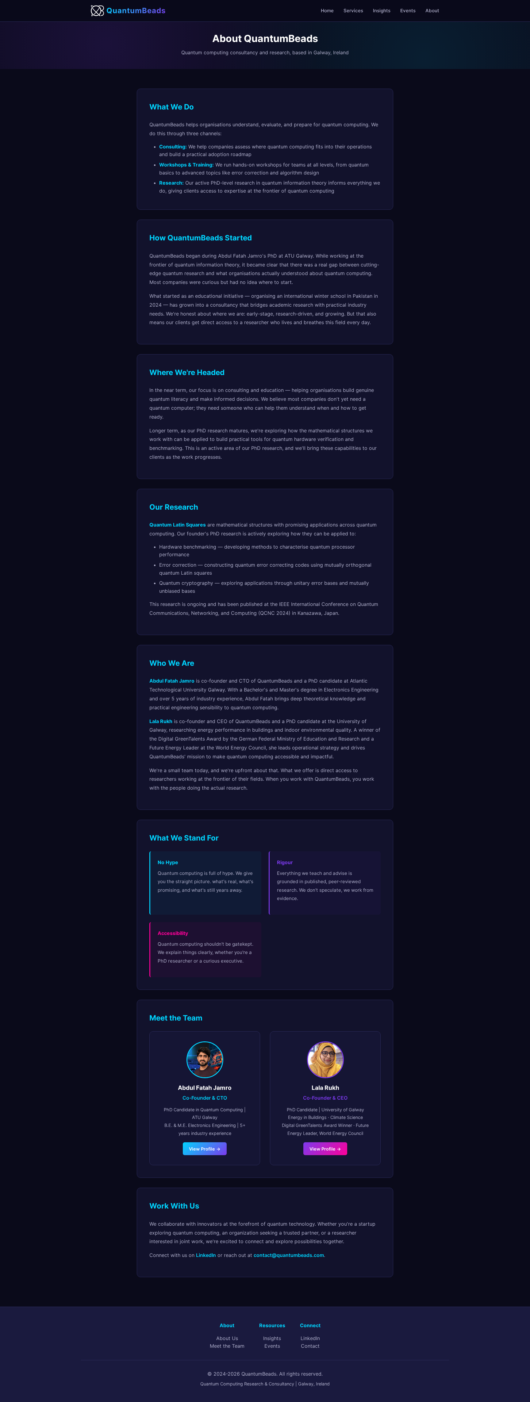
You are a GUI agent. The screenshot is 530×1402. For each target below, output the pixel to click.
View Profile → (205, 1148)
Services (353, 10)
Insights (381, 10)
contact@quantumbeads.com (289, 1255)
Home (327, 10)
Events (408, 10)
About (432, 10)
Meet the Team (227, 1346)
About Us (227, 1338)
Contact (310, 1346)
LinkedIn (206, 1255)
